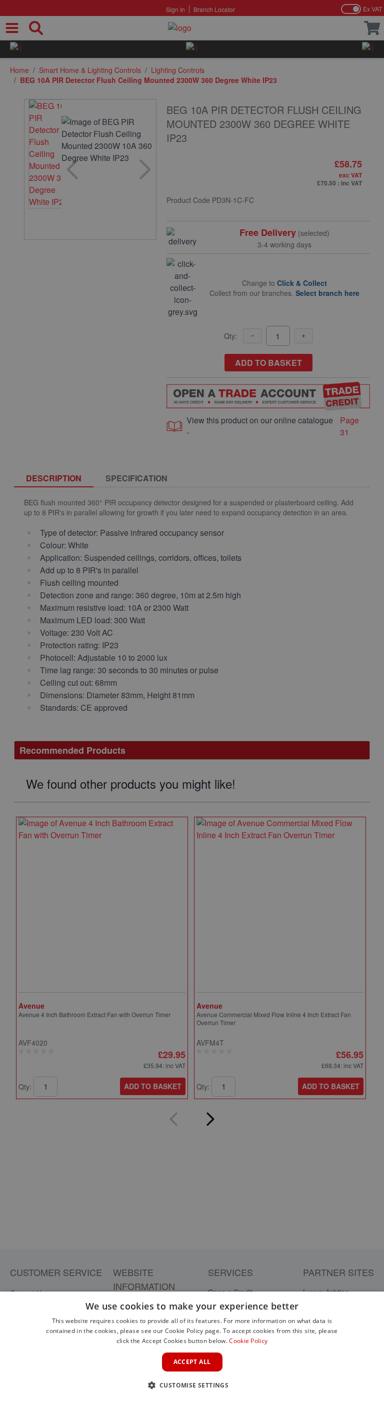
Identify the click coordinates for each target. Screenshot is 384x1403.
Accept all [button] (192, 1362)
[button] (192, 1385)
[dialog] (192, 1347)
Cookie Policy (248, 1341)
